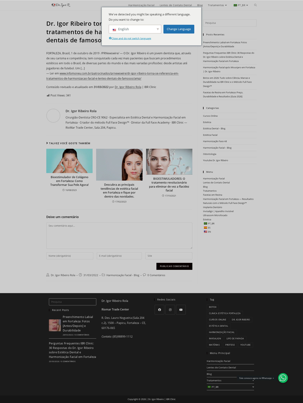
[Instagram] (170, 309)
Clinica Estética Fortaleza (225, 313)
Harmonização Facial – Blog (217, 147)
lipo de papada (235, 338)
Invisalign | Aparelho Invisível (218, 211)
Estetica (207, 122)
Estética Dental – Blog (214, 128)
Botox (212, 307)
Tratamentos (210, 190)
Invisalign (215, 338)
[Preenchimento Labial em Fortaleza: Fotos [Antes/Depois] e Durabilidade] (55, 325)
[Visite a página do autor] (53, 115)
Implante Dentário (212, 207)
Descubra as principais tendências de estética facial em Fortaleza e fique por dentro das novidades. (119, 190)
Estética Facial (210, 134)
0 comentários (82, 335)
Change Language (179, 29)
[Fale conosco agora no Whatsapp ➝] (283, 378)
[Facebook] (159, 309)
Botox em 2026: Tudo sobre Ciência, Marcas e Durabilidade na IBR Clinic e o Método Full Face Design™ (227, 82)
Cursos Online (210, 115)
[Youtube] (181, 309)
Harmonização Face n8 (215, 141)
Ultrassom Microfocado (215, 215)
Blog (205, 186)
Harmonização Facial (214, 178)
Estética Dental (218, 325)
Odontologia (209, 154)
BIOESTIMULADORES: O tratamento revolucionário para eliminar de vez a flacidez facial (169, 184)
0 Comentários (156, 275)
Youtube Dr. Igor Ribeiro (215, 160)
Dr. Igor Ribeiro (241, 319)
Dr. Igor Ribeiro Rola (128, 87)
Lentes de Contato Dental (216, 182)
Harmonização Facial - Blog (122, 275)
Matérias (214, 344)
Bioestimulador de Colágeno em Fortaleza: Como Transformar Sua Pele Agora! (69, 181)
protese (230, 344)
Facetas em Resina (212, 194)
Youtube (245, 344)
